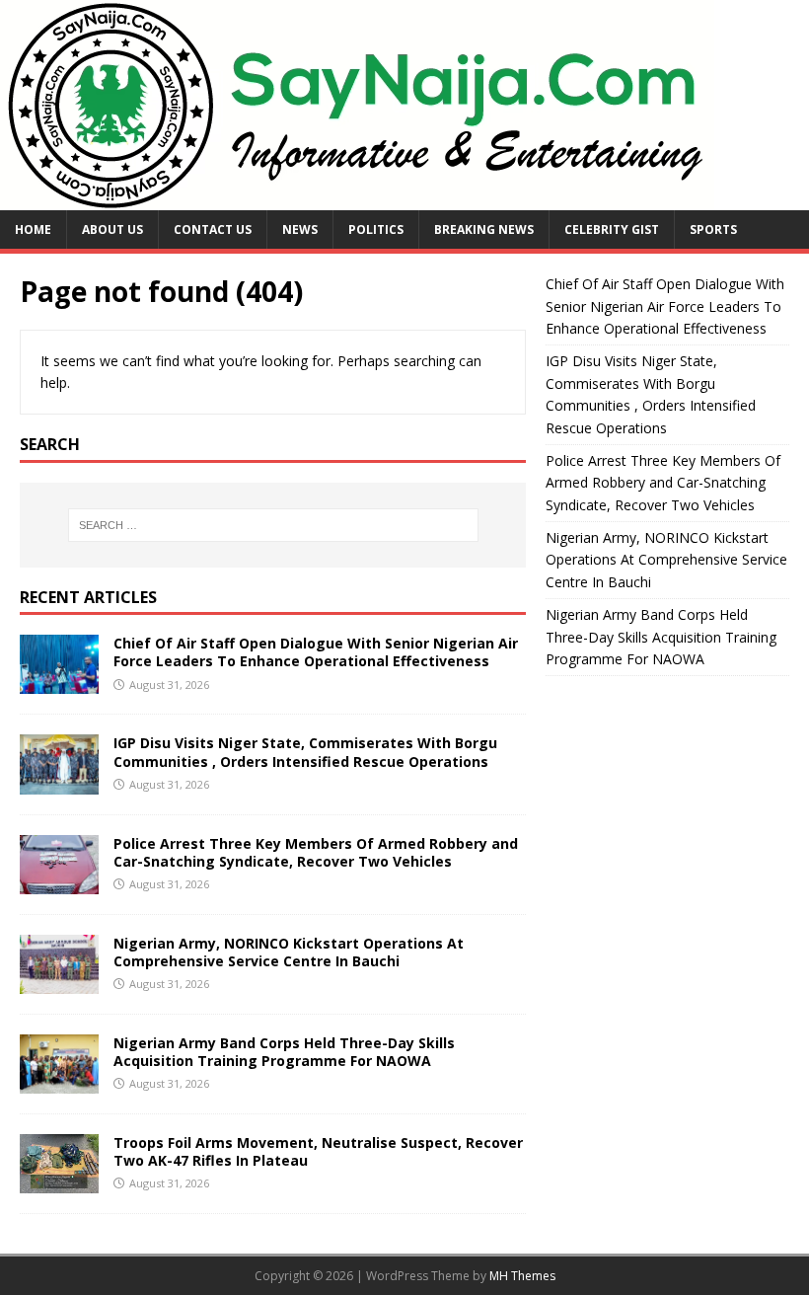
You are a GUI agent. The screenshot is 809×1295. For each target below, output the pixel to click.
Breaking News (484, 229)
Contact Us (213, 229)
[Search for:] (273, 525)
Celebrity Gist (611, 229)
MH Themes (522, 1275)
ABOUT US (112, 229)
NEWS (300, 229)
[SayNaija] (357, 199)
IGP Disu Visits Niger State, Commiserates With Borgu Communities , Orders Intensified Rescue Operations (305, 751)
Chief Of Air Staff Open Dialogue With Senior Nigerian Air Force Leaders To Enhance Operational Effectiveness (315, 652)
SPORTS (713, 229)
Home (33, 229)
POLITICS (376, 229)
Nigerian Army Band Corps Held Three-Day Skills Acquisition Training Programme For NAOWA (284, 1051)
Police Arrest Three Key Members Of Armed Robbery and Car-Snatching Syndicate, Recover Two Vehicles (315, 852)
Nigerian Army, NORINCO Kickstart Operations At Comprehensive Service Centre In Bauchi (288, 952)
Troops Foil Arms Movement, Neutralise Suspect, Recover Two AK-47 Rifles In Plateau (318, 1151)
